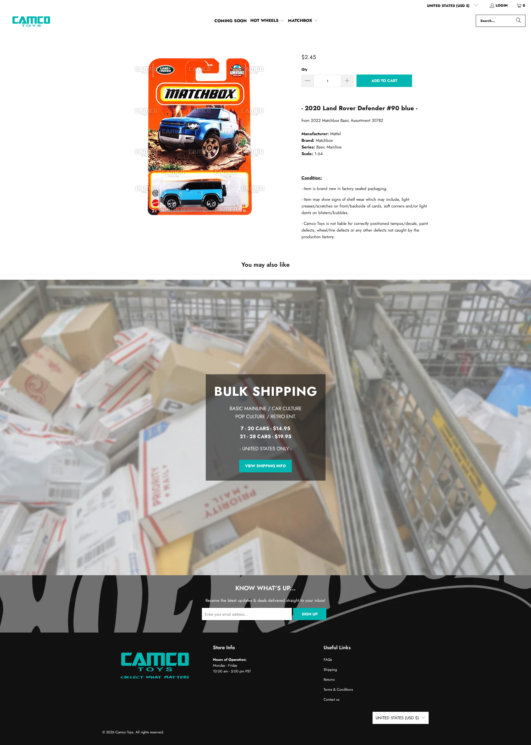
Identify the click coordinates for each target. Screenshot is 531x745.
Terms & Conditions (338, 689)
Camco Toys (124, 732)
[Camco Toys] (31, 20)
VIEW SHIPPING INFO (265, 466)
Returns (329, 679)
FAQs (328, 659)
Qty (304, 69)
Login (501, 5)
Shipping (330, 669)
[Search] (518, 21)
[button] (267, 21)
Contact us (331, 699)
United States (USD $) (449, 5)
